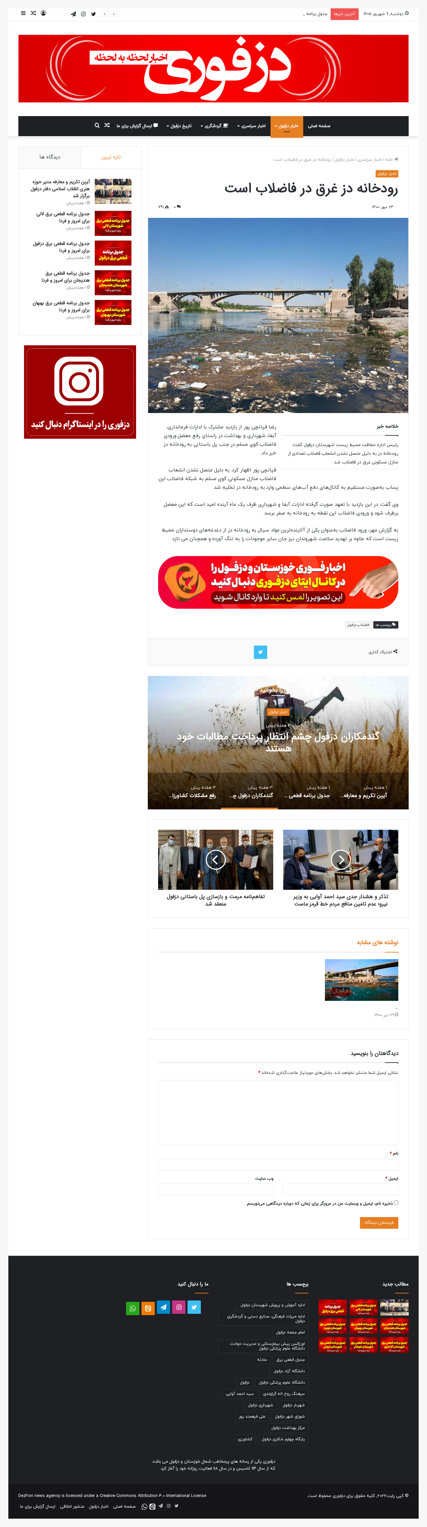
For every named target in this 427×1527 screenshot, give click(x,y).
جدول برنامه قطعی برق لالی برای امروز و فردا (63, 217)
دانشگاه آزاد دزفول (289, 1371)
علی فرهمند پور (252, 1416)
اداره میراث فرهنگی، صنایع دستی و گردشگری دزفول (266, 1319)
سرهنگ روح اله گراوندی (284, 1394)
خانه (389, 160)
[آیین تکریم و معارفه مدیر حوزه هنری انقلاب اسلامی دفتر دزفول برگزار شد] (113, 191)
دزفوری (339, 1496)
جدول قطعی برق (291, 1360)
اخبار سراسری (254, 126)
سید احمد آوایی (240, 1394)
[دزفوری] (213, 69)
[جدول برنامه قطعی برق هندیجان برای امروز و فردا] (113, 282)
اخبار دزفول (288, 126)
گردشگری (214, 126)
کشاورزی (245, 1439)
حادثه (262, 1360)
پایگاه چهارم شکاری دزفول (283, 1439)
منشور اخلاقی (72, 1507)
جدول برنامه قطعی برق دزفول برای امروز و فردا (286, 14)
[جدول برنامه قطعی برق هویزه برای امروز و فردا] (333, 1326)
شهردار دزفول (294, 1405)
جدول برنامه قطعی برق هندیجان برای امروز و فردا (66, 277)
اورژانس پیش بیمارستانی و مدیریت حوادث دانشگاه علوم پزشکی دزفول (267, 1346)
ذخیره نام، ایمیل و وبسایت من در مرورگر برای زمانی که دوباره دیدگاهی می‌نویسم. (319, 1204)
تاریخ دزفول (181, 126)
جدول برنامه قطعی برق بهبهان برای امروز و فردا (61, 306)
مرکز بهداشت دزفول (288, 1428)
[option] (363, 791)
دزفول (245, 1382)
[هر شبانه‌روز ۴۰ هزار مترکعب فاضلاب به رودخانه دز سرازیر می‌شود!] (361, 980)
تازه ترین (111, 157)
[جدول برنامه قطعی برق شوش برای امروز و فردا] (333, 1345)
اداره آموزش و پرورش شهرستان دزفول (273, 1305)
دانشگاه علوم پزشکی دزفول (282, 1382)
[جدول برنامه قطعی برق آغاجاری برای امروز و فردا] (394, 1345)
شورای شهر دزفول (290, 1416)
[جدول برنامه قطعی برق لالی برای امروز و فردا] (113, 223)
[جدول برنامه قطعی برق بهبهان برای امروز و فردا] (113, 312)
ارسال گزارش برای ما (135, 126)
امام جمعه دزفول (290, 1332)
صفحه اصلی (319, 126)
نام (394, 1154)
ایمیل (391, 1179)
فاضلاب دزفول (358, 625)
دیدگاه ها (49, 157)
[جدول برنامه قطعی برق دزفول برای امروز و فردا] (113, 253)
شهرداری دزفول (260, 1405)
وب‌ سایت (264, 1179)
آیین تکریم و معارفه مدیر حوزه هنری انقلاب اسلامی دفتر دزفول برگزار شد (60, 189)
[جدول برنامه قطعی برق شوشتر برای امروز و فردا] (364, 1345)
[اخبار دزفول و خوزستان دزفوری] (278, 581)
